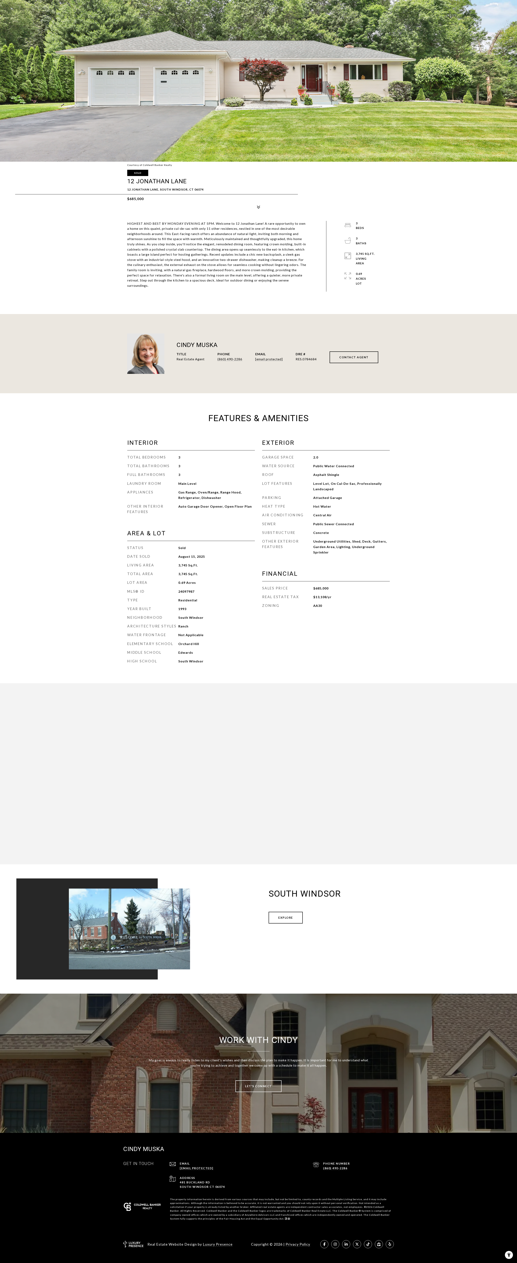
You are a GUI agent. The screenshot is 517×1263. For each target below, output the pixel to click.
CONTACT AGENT (354, 357)
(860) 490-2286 (230, 359)
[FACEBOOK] (324, 1244)
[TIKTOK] (368, 1244)
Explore (285, 917)
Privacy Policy (298, 1244)
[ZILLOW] (379, 1244)
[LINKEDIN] (346, 1244)
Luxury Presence (218, 1244)
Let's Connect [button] (258, 1086)
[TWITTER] (357, 1244)
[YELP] (390, 1244)
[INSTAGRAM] (335, 1244)
